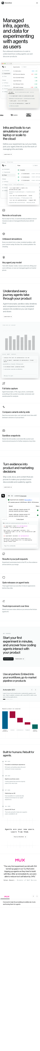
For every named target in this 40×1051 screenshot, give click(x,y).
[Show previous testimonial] (33, 896)
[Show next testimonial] (37, 896)
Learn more (7, 154)
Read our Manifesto (19, 836)
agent (12, 92)
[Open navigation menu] (37, 2)
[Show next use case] (35, 689)
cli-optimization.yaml (25, 92)
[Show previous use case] (31, 689)
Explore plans (18, 658)
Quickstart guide (8, 658)
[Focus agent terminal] (23, 89)
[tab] (4, 699)
